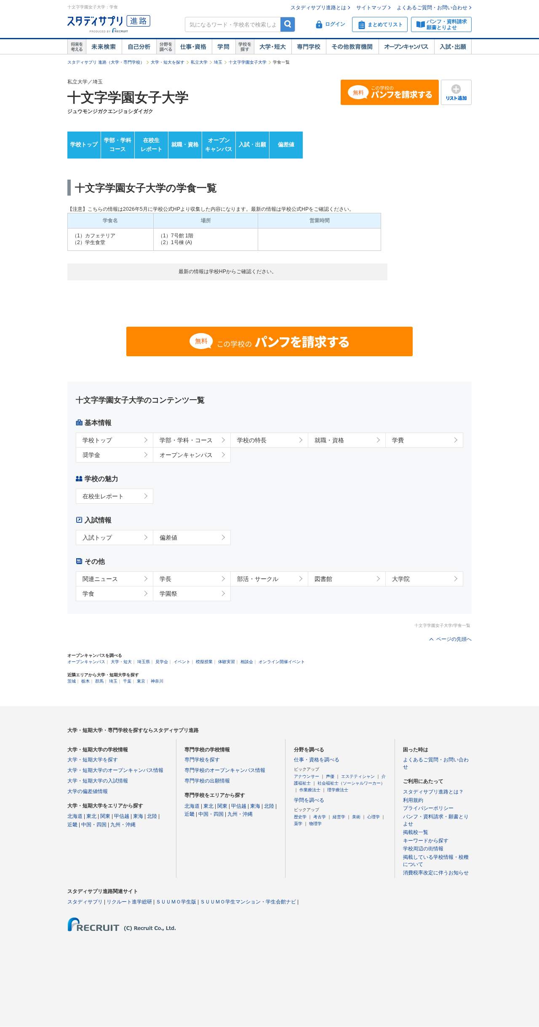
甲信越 (121, 816)
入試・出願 (453, 46)
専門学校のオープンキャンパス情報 (224, 770)
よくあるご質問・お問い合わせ (432, 8)
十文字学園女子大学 (248, 62)
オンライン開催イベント (282, 661)
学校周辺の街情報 (423, 849)
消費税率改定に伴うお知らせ (436, 873)
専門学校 (308, 46)
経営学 (339, 817)
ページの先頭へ (454, 639)
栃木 (85, 681)
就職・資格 (185, 144)
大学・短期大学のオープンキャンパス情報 (115, 770)
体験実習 (226, 661)
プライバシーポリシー (428, 808)
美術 (356, 817)
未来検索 (104, 46)
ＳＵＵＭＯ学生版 (176, 902)
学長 (165, 578)
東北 (91, 816)
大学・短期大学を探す (92, 760)
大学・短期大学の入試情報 (97, 781)
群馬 (99, 681)
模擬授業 (204, 661)
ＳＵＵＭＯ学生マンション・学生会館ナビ (248, 902)
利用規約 (413, 800)
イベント (181, 661)
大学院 (401, 578)
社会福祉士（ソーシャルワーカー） (351, 783)
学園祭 (168, 593)
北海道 (75, 816)
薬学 (298, 823)
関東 (105, 816)
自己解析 (139, 46)
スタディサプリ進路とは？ (433, 792)
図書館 (323, 578)
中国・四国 (94, 825)
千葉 (127, 681)
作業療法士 (309, 790)
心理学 (373, 817)
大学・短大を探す (167, 62)
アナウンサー (306, 776)
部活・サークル (257, 578)
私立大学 (199, 62)
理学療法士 (337, 790)
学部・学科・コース (186, 440)
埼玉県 (143, 661)
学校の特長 (252, 440)
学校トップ (84, 144)
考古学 (319, 817)
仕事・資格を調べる (316, 760)
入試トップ (97, 537)
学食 (88, 593)
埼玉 (218, 62)
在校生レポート (152, 144)
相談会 (246, 661)
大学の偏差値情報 (87, 791)
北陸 (152, 816)
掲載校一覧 (415, 832)
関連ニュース (100, 578)
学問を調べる (309, 800)
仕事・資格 (193, 46)
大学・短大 (272, 46)
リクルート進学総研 (129, 902)
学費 (398, 440)
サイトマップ (371, 8)
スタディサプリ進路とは (318, 8)
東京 (141, 681)
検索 (287, 24)
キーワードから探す (425, 841)
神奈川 (157, 681)
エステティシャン (358, 776)
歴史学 (300, 817)
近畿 (72, 825)
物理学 (315, 823)
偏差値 (286, 144)
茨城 (71, 681)
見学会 (161, 661)
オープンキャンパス (406, 46)
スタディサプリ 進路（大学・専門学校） (105, 62)
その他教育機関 (352, 46)
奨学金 (91, 455)
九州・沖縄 (123, 825)
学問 (223, 46)
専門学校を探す (202, 760)
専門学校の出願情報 (207, 781)
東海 (138, 816)
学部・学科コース (117, 144)
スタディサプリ (85, 902)
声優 (330, 776)
